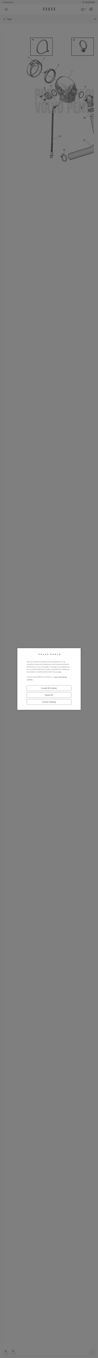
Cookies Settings (49, 702)
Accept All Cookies (49, 688)
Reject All (49, 695)
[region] (49, 679)
